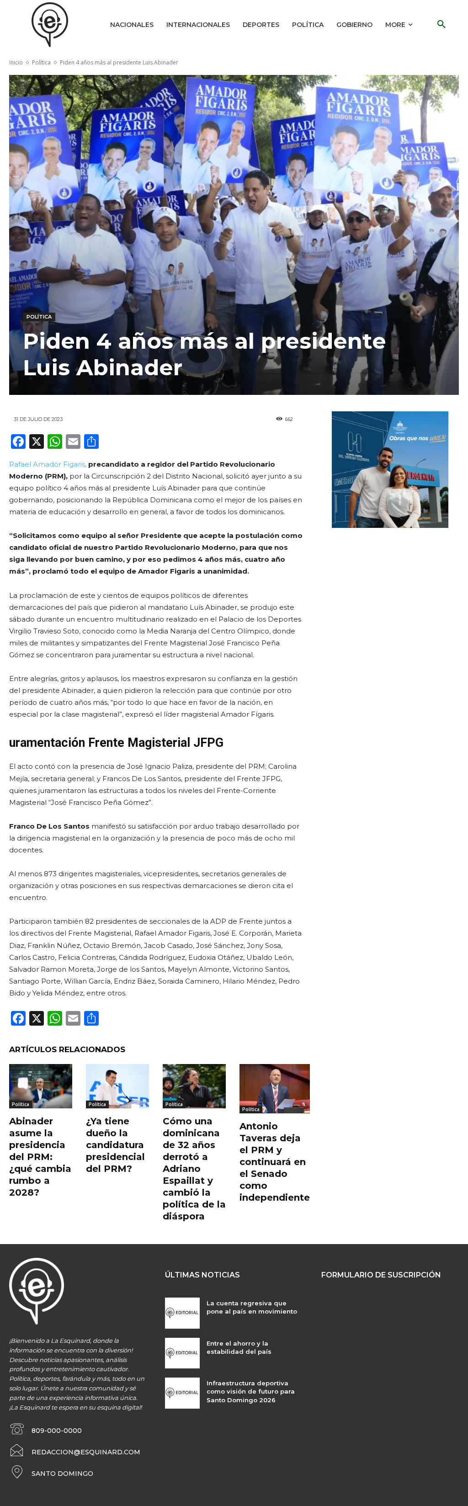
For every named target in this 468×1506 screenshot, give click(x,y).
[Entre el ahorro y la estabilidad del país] (182, 1353)
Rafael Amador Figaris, (47, 464)
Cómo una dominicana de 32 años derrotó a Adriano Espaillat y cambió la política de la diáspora (194, 1169)
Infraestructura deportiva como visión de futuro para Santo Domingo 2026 (251, 1391)
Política (41, 62)
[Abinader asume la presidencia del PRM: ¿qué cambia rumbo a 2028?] (40, 1086)
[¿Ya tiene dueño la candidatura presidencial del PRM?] (117, 1086)
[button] (441, 24)
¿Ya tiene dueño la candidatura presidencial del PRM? (115, 1145)
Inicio (16, 62)
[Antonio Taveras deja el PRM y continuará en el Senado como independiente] (274, 1088)
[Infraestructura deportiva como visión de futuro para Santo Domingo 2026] (182, 1393)
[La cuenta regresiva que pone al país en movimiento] (182, 1313)
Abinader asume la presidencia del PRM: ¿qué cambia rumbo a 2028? (40, 1157)
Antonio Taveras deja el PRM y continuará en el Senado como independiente (274, 1162)
